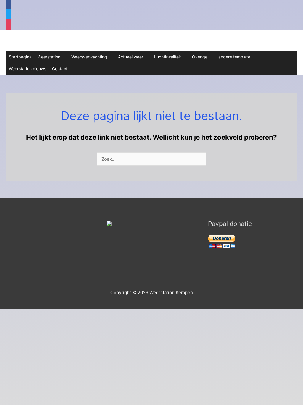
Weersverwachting (89, 56)
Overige (199, 56)
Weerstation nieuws (27, 68)
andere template (234, 56)
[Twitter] (8, 15)
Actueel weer (130, 56)
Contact (59, 68)
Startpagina (20, 56)
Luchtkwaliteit (167, 56)
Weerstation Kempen (56, 40)
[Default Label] (8, 25)
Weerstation (49, 56)
